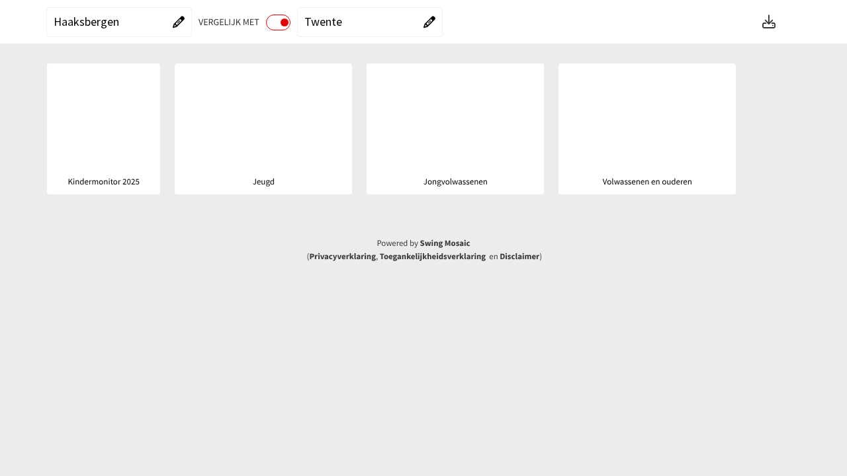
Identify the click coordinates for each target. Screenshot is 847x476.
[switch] (278, 22)
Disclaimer (519, 256)
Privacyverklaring (342, 256)
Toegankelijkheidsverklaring (433, 256)
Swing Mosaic (445, 243)
